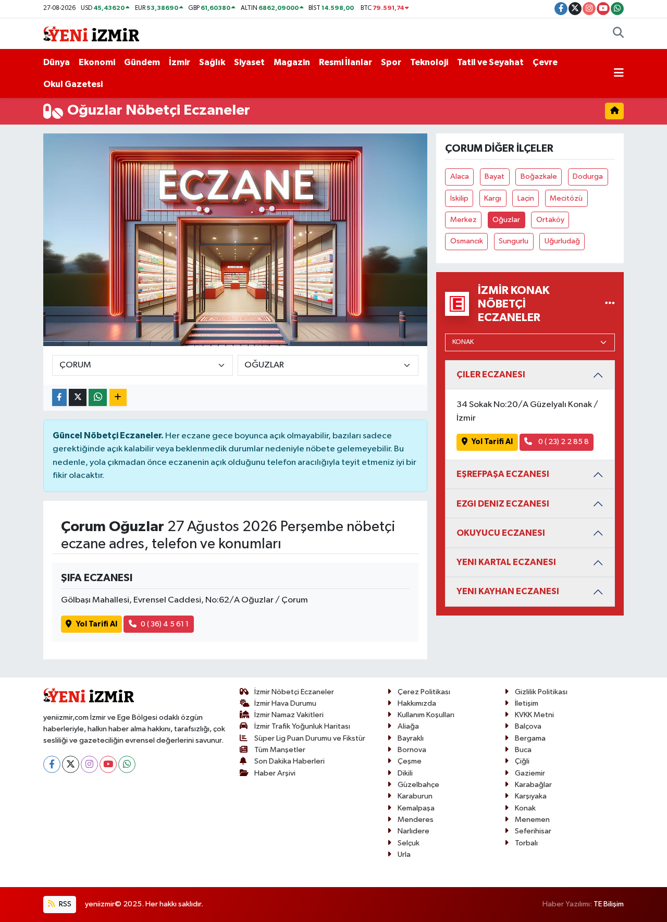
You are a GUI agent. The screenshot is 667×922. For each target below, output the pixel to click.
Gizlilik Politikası (541, 692)
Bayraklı (411, 738)
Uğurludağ (562, 241)
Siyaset (249, 62)
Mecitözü (566, 198)
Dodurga (588, 176)
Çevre (545, 62)
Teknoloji (429, 62)
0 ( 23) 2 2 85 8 (563, 442)
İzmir (179, 62)
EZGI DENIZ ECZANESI (502, 503)
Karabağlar (533, 785)
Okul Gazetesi (73, 84)
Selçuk (408, 843)
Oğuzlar (506, 220)
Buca (523, 750)
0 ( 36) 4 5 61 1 (165, 624)
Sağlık (212, 62)
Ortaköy (550, 220)
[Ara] (618, 34)
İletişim (526, 703)
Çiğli (522, 761)
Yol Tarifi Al (96, 624)
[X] (70, 764)
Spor (391, 62)
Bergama (530, 738)
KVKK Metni (534, 715)
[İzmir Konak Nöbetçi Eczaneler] (610, 303)
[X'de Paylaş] (78, 397)
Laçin (525, 198)
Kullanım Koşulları (426, 715)
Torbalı (526, 843)
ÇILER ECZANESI (490, 374)
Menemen (532, 819)
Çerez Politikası (424, 692)
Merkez (463, 220)
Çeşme (410, 761)
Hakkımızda (417, 703)
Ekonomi (97, 62)
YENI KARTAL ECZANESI (506, 562)
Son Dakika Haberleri (289, 761)
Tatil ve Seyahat (490, 62)
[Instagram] (89, 764)
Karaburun (415, 796)
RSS (64, 904)
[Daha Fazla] (118, 397)
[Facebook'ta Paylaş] (59, 397)
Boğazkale (539, 176)
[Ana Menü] (619, 73)
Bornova (412, 750)
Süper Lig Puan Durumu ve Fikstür (309, 738)
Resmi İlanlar (345, 62)
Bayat (494, 176)
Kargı (492, 198)
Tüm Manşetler (279, 750)
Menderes (416, 819)
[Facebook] (51, 764)
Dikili (405, 773)
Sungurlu (513, 241)
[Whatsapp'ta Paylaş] (98, 397)
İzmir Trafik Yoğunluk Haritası (302, 726)
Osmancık (466, 241)
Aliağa (408, 726)
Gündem (142, 62)
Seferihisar (533, 831)
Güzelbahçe (418, 785)
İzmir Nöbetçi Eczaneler (294, 692)
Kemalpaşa (416, 808)
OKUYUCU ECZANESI (500, 532)
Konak (525, 808)
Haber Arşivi (274, 773)
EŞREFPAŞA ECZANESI (502, 474)
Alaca (459, 176)
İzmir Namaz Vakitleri (289, 715)
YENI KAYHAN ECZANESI (507, 591)
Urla (404, 854)
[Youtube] (108, 764)
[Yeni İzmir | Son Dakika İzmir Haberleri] (91, 33)
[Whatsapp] (126, 764)
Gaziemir (530, 773)
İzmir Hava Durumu (285, 703)
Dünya (56, 62)
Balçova (528, 726)
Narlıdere (413, 831)
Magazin (292, 62)
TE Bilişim (609, 904)
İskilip (459, 198)
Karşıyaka (531, 796)
